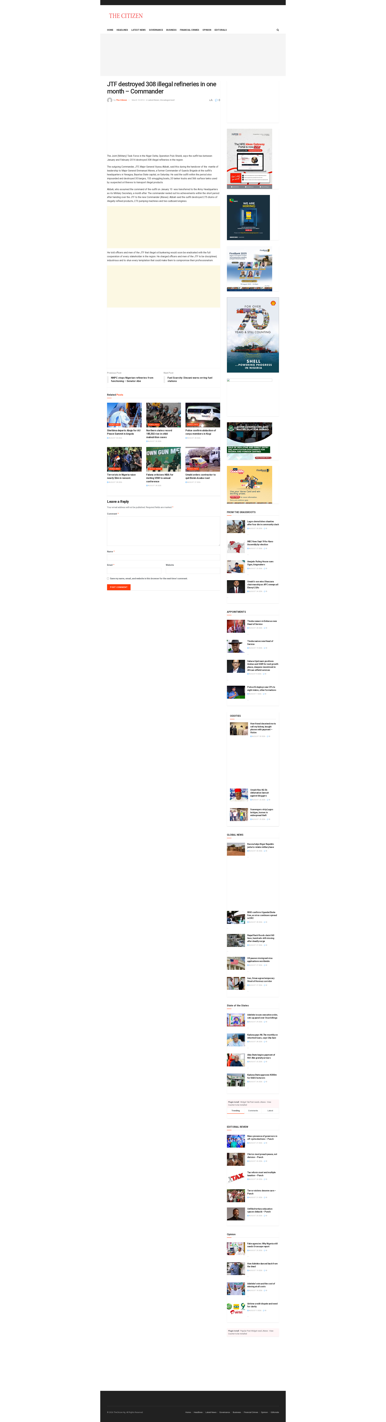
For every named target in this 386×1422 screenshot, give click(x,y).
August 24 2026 (255, 591)
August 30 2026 (115, 438)
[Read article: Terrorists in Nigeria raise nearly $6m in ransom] (124, 459)
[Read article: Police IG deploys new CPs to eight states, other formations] (236, 692)
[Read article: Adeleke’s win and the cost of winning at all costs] (236, 1288)
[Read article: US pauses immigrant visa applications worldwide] (236, 963)
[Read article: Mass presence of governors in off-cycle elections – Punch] (236, 1141)
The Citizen (121, 100)
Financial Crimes (189, 30)
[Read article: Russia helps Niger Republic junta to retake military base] (236, 849)
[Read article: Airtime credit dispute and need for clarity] (236, 1308)
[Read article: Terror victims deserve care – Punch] (236, 1195)
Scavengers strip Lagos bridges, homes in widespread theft (261, 812)
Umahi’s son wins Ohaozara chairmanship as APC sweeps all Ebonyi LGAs (262, 584)
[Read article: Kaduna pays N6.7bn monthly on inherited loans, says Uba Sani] (236, 1039)
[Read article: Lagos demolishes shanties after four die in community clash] (236, 526)
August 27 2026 (193, 482)
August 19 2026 (255, 648)
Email (111, 564)
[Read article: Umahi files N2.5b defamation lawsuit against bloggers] (239, 795)
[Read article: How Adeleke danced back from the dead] (236, 1268)
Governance (156, 30)
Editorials (221, 30)
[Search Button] (278, 30)
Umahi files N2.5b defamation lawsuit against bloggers (259, 793)
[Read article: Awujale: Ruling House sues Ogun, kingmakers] (236, 566)
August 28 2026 (193, 438)
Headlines (122, 30)
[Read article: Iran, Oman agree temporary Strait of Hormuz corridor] (236, 983)
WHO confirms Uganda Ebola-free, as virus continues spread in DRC (262, 915)
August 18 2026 (255, 1290)
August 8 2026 (255, 674)
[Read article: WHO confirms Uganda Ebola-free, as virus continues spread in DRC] (236, 917)
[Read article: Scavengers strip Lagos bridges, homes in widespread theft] (239, 814)
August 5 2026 (255, 1311)
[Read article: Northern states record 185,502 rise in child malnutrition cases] (163, 415)
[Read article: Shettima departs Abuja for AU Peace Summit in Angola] (124, 415)
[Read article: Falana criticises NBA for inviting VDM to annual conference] (163, 459)
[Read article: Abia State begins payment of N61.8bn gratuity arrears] (236, 1059)
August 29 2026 (255, 1022)
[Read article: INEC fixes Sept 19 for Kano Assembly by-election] (236, 546)
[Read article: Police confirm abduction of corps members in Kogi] (202, 415)
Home (110, 30)
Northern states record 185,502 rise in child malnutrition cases (159, 434)
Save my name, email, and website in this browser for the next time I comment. (149, 578)
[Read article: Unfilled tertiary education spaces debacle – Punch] (236, 1213)
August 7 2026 (255, 694)
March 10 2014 (138, 100)
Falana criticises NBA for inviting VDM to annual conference (159, 478)
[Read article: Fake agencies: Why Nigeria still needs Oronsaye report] (236, 1248)
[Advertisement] (193, 55)
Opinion (206, 30)
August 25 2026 (255, 568)
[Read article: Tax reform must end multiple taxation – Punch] (236, 1177)
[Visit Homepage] (126, 16)
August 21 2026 (255, 1197)
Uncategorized (167, 100)
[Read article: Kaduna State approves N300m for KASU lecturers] (236, 1080)
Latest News (138, 30)
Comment (113, 513)
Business (171, 30)
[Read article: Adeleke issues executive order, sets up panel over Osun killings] (236, 1019)
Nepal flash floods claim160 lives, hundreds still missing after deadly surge (260, 938)
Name (111, 551)
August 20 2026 (255, 1216)
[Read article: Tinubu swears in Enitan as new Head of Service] (236, 626)
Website (170, 565)
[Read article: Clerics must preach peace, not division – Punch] (236, 1159)
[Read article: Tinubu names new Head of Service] (236, 646)
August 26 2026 (258, 800)
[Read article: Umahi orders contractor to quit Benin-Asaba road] (202, 459)
